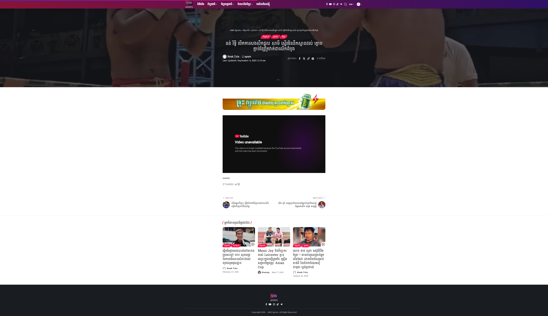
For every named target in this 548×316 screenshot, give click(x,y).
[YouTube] (330, 4)
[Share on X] (304, 58)
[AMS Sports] (189, 4)
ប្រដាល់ (275, 36)
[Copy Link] (308, 58)
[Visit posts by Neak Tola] (225, 57)
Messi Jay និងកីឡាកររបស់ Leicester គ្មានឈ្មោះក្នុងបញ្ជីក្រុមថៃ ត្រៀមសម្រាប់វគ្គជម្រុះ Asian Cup (272, 259)
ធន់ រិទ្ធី (237, 184)
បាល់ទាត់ (236, 245)
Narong (265, 272)
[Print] (313, 58)
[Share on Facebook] (300, 58)
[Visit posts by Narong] (259, 272)
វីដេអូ (283, 36)
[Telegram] (341, 4)
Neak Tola (233, 56)
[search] (345, 4)
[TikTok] (337, 4)
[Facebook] (327, 4)
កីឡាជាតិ (266, 36)
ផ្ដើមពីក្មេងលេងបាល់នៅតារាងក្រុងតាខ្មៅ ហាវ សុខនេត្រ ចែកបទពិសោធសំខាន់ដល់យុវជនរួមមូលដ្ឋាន (238, 257)
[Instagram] (334, 4)
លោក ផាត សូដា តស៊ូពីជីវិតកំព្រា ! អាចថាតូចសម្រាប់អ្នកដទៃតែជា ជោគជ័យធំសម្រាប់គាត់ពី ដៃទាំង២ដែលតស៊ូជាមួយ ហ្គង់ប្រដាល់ (308, 259)
